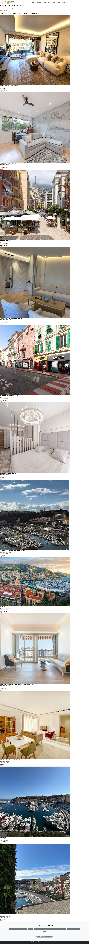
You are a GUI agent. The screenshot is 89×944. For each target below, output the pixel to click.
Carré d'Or (18, 929)
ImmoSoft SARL (37, 941)
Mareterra (12, 929)
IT (87, 2)
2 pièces (39, 2)
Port (44, 931)
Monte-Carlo (76, 929)
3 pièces (44, 2)
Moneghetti (69, 929)
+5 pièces (58, 2)
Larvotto (56, 929)
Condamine (24, 929)
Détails (1, 91)
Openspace (64, 2)
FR (84, 2)
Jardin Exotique (38, 929)
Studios (34, 2)
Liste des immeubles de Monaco (45, 936)
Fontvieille (30, 929)
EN (86, 2)
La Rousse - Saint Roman (48, 929)
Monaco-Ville (63, 929)
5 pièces (53, 2)
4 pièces (49, 2)
